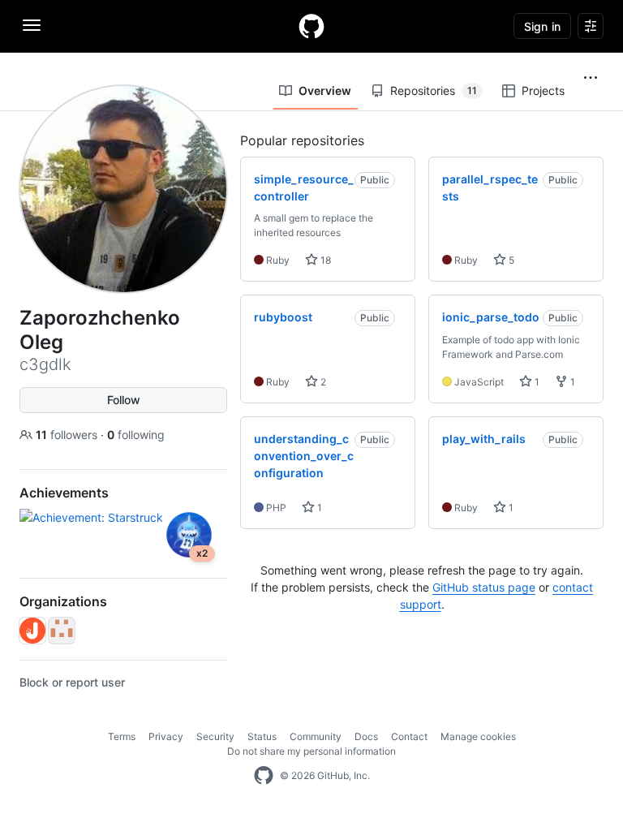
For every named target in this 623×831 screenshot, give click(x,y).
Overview (325, 90)
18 (324, 260)
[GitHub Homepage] (263, 775)
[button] (591, 77)
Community (316, 736)
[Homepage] (311, 26)
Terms (121, 736)
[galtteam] (62, 631)
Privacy (165, 736)
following (136, 434)
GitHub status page (483, 587)
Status (262, 736)
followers (68, 434)
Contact (409, 736)
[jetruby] (32, 631)
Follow (123, 400)
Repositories (433, 90)
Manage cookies (478, 736)
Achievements (64, 492)
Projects (543, 90)
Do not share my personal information (311, 751)
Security (215, 736)
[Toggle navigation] (31, 25)
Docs (366, 736)
